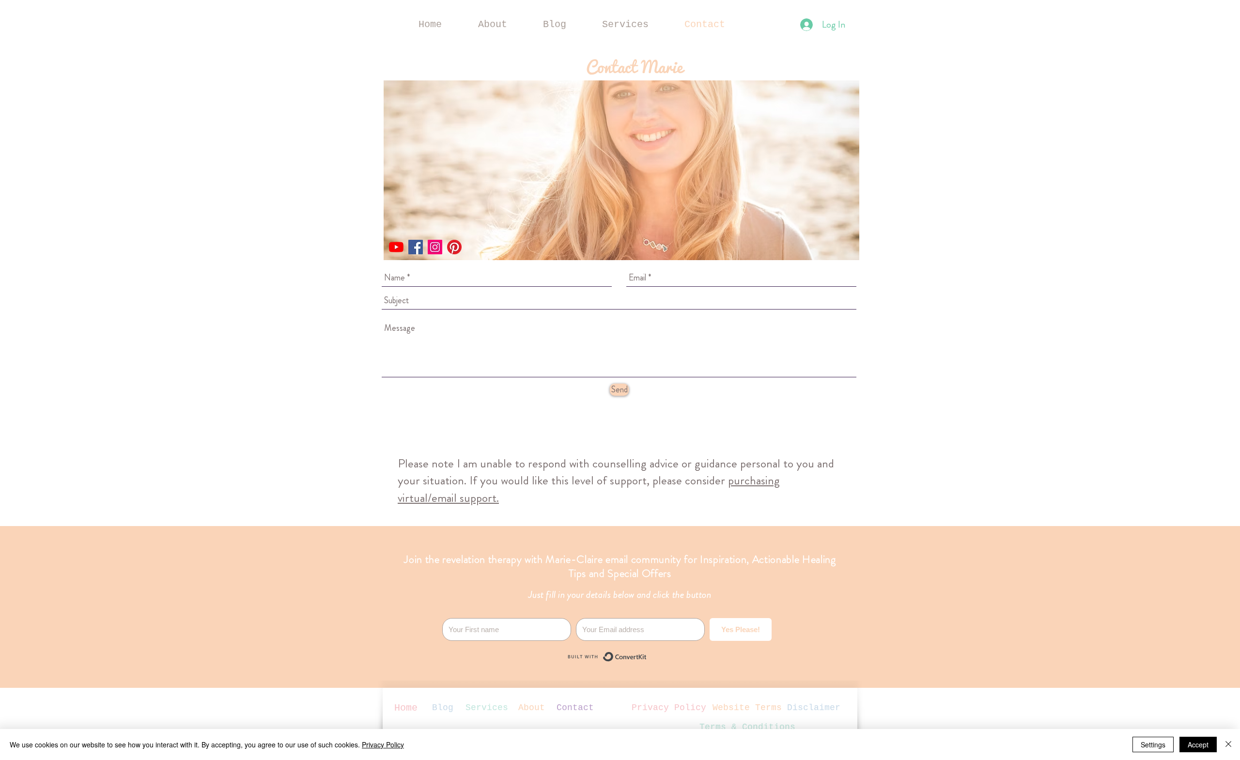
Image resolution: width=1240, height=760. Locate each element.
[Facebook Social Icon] (415, 247)
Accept (1198, 744)
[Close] (1228, 744)
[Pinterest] (454, 247)
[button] (625, 25)
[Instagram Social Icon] (435, 247)
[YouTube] (396, 247)
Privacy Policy (383, 744)
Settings (1153, 744)
